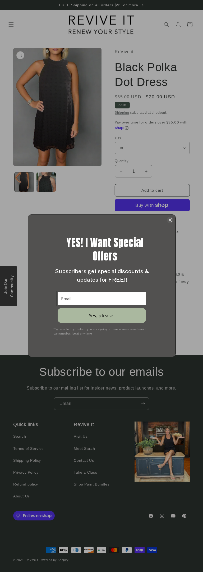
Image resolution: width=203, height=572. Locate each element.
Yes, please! (102, 315)
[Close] (170, 220)
